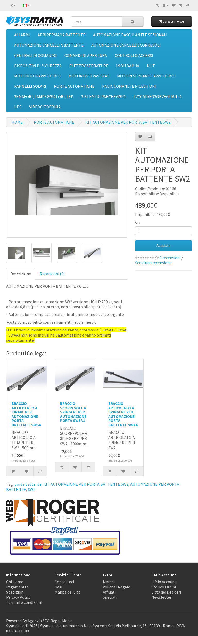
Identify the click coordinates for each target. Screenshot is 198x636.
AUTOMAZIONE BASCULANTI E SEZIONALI (130, 34)
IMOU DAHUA (127, 65)
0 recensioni (170, 257)
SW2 (31, 489)
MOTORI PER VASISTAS (89, 75)
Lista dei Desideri (166, 592)
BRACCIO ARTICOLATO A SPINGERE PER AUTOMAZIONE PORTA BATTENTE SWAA (123, 414)
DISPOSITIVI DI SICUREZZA (38, 65)
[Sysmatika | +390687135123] (157, 5)
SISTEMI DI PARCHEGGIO (103, 96)
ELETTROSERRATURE (88, 65)
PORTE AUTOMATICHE (74, 86)
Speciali (110, 597)
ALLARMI (22, 34)
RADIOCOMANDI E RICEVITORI (129, 86)
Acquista (163, 245)
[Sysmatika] (34, 21)
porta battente (28, 484)
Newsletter (161, 597)
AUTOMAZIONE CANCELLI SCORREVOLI (126, 45)
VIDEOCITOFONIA (45, 106)
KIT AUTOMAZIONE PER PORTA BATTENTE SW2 (127, 122)
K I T (151, 65)
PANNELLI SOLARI (30, 86)
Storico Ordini (163, 586)
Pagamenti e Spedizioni (17, 589)
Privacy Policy (18, 597)
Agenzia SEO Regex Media (50, 620)
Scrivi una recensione (153, 262)
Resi (58, 586)
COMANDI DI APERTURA (85, 55)
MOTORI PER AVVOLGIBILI (37, 75)
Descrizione (20, 273)
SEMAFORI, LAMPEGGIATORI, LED (43, 96)
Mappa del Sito (68, 592)
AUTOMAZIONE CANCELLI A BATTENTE (49, 45)
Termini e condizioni (24, 602)
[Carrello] (180, 5)
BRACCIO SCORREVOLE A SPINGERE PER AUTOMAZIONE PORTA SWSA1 (73, 412)
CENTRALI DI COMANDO (35, 55)
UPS (17, 106)
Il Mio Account (163, 581)
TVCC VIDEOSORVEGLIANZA (157, 96)
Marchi (109, 581)
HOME (17, 122)
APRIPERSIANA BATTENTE (61, 34)
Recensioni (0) (52, 273)
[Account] (166, 5)
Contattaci (64, 581)
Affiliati (109, 592)
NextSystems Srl (98, 625)
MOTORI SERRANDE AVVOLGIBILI (146, 75)
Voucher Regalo (116, 586)
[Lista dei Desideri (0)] (174, 5)
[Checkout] (187, 5)
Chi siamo (14, 581)
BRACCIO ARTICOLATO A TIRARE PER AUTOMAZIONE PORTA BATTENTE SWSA (26, 414)
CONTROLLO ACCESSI (134, 55)
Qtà (137, 222)
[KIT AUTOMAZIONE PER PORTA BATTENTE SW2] (66, 185)
